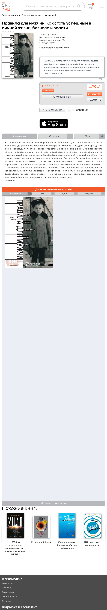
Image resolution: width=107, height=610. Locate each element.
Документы (8, 592)
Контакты (7, 583)
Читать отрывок (52, 110)
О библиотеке (9, 597)
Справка (6, 588)
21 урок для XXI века (41, 542)
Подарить (95, 100)
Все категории (10, 15)
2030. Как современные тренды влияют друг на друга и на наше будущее (15, 548)
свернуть (9, 180)
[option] (15, 535)
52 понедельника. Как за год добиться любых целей (67, 545)
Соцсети (6, 601)
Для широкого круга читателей (39, 15)
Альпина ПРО (60, 37)
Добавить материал (53, 503)
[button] (102, 6)
